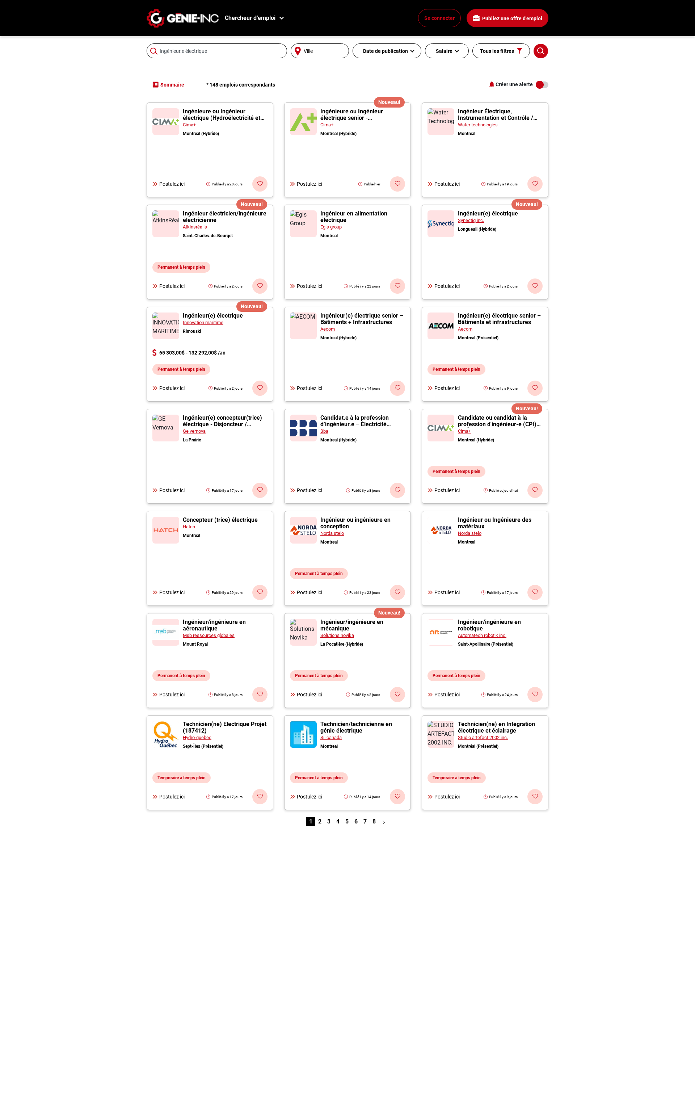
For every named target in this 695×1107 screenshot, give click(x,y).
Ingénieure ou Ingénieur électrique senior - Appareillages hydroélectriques (361, 118)
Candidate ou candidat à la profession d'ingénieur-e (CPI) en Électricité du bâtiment (497, 424)
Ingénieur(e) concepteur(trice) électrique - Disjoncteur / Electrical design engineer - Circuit (222, 427)
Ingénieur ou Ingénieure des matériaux (494, 523)
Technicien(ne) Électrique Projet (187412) (224, 727)
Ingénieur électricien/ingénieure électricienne (224, 216)
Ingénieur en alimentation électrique (353, 216)
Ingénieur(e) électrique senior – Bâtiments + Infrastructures (361, 319)
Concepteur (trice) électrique (220, 519)
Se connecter (439, 18)
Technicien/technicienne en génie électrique (356, 727)
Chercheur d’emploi (250, 17)
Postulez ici (172, 184)
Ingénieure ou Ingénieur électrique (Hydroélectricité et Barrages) (221, 118)
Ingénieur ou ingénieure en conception (355, 523)
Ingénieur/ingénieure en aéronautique (214, 625)
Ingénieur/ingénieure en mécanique (351, 625)
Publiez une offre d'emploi (511, 18)
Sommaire (172, 85)
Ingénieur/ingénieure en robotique (489, 625)
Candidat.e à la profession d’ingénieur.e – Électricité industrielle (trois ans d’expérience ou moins (354, 427)
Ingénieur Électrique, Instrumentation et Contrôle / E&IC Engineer (495, 118)
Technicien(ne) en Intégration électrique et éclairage (496, 727)
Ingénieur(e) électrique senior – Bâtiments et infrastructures (499, 319)
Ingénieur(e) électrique (488, 213)
